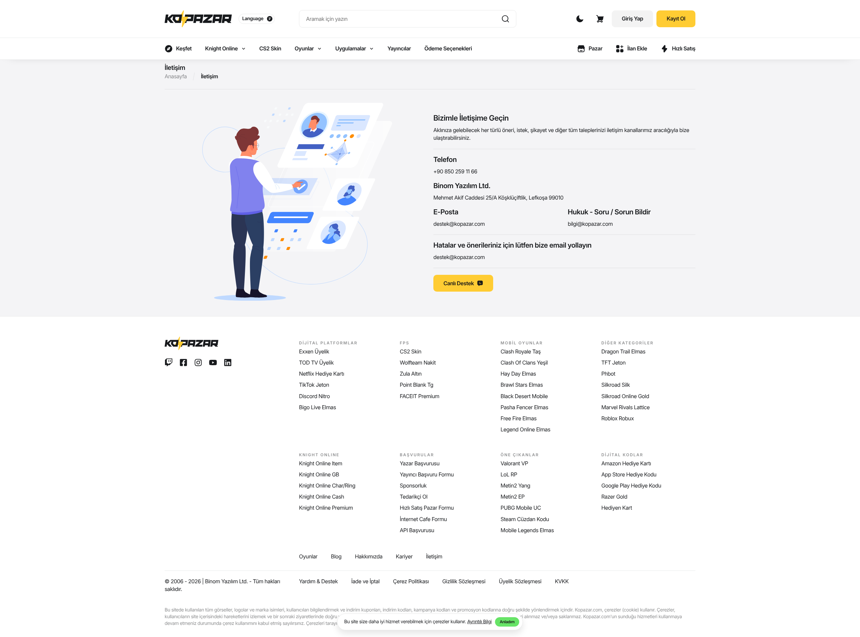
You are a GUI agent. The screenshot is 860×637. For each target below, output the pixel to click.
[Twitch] (169, 362)
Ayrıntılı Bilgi (479, 622)
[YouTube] (213, 362)
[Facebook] (183, 362)
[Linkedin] (228, 362)
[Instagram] (198, 362)
